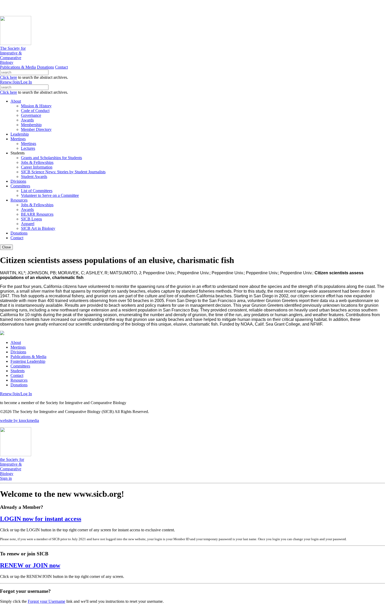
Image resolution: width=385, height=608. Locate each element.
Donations (45, 67)
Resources (19, 380)
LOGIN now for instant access (40, 518)
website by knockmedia (19, 420)
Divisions (18, 352)
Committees (20, 366)
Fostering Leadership (27, 361)
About (15, 342)
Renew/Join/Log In (16, 82)
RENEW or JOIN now (30, 565)
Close (6, 247)
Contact (61, 67)
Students (17, 371)
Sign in (6, 478)
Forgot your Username (46, 601)
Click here (8, 77)
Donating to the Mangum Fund (143, 7)
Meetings (18, 347)
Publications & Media (18, 67)
